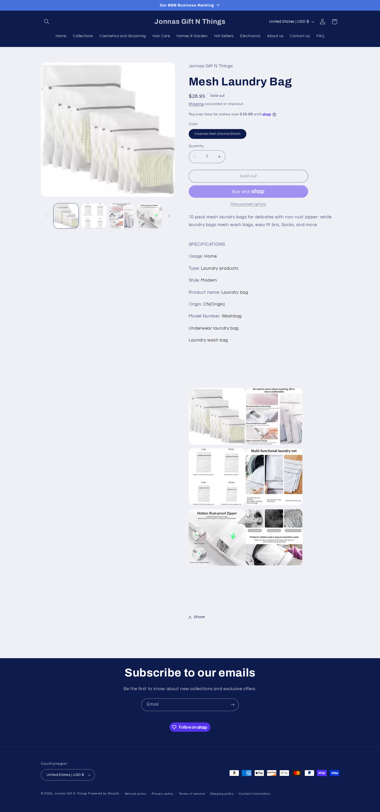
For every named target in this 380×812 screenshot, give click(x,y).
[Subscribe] (233, 704)
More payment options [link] (248, 204)
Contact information (254, 793)
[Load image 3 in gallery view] (121, 215)
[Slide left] (46, 216)
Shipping (196, 104)
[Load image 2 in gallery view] (93, 215)
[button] (47, 22)
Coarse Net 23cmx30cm (220, 135)
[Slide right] (169, 216)
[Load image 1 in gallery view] (66, 215)
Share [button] (199, 617)
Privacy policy (162, 793)
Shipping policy (222, 793)
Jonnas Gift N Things (70, 793)
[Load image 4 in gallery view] (149, 215)
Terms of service (192, 793)
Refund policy (136, 793)
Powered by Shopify (103, 793)
